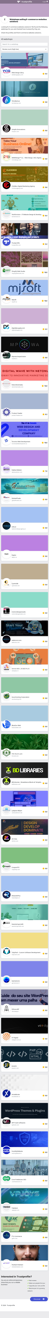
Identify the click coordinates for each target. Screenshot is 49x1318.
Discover (37, 1299)
